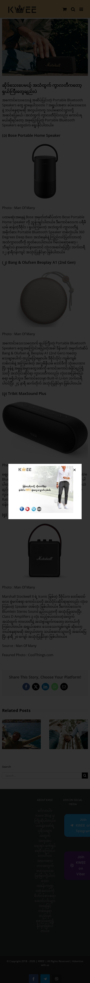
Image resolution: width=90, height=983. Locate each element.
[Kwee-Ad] (45, 467)
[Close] (74, 470)
